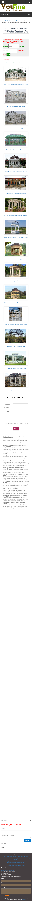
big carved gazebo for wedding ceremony (16, 862)
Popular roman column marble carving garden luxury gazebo (17, 259)
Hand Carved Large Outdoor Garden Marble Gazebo (16, 84)
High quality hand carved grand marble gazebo (16, 193)
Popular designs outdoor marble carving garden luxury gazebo (18, 128)
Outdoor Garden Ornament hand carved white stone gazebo (17, 237)
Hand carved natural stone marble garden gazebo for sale (17, 215)
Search (26, 6)
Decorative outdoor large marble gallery (16, 106)
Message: (3, 887)
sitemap (23, 899)
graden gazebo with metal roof (16, 864)
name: (2, 878)
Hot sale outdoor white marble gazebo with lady (16, 171)
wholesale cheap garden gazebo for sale (16, 865)
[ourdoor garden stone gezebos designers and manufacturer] (13, 7)
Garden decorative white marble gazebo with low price (16, 302)
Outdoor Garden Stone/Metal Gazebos (14, 20)
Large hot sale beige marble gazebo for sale (16, 281)
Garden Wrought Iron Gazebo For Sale (16, 346)
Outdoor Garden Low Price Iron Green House (16, 150)
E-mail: (3, 882)
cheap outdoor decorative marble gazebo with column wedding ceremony (16, 858)
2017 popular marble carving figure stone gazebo (16, 324)
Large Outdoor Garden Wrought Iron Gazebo (16, 368)
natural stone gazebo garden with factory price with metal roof (16, 861)
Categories (4, 14)
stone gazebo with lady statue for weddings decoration (16, 856)
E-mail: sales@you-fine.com (7, 870)
